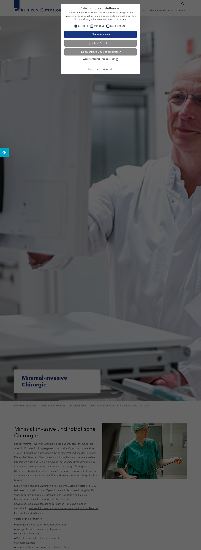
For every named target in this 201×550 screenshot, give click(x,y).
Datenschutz (107, 69)
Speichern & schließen (100, 43)
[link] (4, 152)
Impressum (93, 69)
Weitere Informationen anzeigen (99, 58)
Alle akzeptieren (100, 34)
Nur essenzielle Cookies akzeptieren (100, 51)
